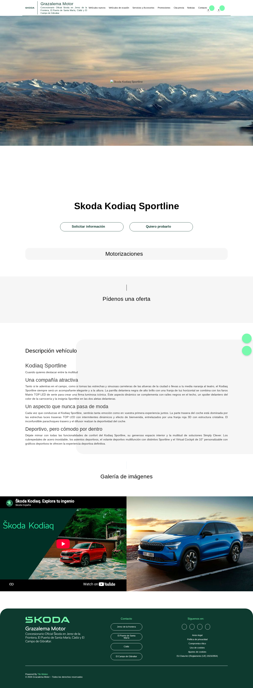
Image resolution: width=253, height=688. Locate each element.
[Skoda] (189, 543)
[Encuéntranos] (247, 350)
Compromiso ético (197, 643)
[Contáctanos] (247, 338)
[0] (222, 8)
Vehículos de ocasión (119, 8)
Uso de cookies (197, 647)
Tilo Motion (43, 674)
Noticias (191, 8)
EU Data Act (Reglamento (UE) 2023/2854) (197, 656)
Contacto (202, 8)
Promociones (164, 8)
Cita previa (179, 8)
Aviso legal (197, 635)
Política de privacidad (197, 639)
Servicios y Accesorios (143, 8)
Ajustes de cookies (197, 652)
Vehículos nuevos (97, 8)
